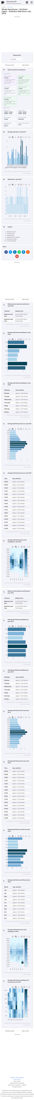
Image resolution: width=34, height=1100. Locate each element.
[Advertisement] (17, 34)
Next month (25, 65)
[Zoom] (12, 137)
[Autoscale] (23, 137)
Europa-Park (10, 7)
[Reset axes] (26, 137)
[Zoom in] (18, 137)
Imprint (12, 1077)
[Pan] (15, 137)
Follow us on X (17, 1079)
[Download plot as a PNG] (9, 137)
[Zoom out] (21, 137)
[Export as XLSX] (29, 137)
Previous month (9, 65)
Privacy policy (20, 1077)
